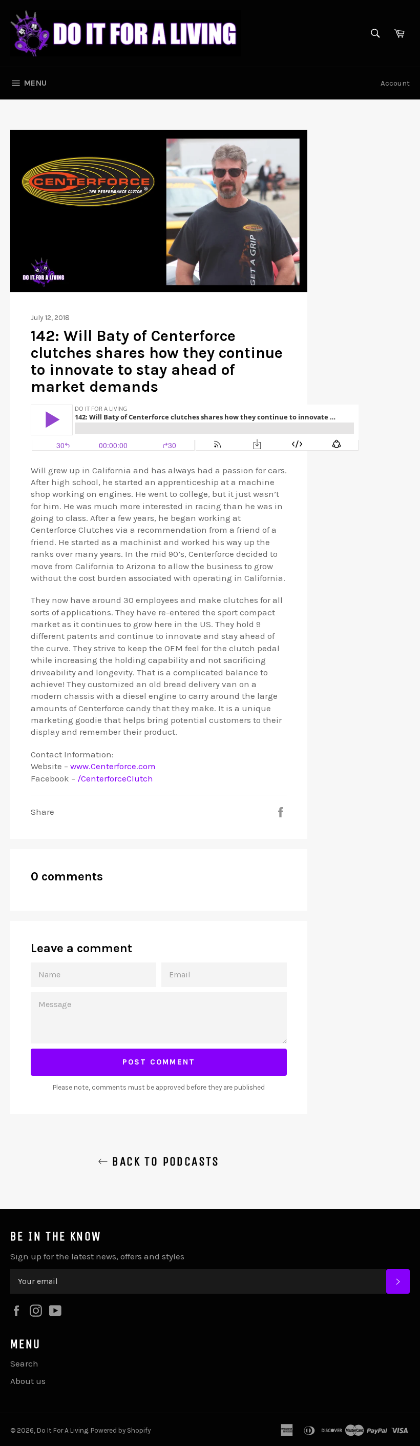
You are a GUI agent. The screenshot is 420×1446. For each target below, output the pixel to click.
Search (24, 1363)
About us (28, 1381)
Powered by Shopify (121, 1430)
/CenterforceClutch (115, 778)
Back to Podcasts (164, 1161)
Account (395, 83)
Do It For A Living (62, 1430)
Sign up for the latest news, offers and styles (97, 1256)
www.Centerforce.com (113, 766)
